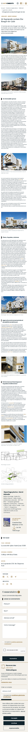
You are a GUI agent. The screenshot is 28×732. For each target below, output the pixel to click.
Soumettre (13, 658)
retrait (20, 179)
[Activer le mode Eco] (22, 3)
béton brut (17, 28)
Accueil (3, 8)
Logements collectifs (7, 10)
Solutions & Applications (12, 8)
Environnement (9, 418)
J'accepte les (14, 696)
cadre (10, 325)
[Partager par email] (15, 577)
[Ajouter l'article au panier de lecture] (3, 584)
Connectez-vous (6, 682)
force (22, 258)
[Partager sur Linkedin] (11, 577)
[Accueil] (7, 3)
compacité (11, 403)
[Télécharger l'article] (11, 584)
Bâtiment (21, 8)
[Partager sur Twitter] (7, 577)
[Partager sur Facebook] (3, 577)
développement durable (6, 327)
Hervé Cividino (12, 16)
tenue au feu (11, 407)
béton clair (3, 265)
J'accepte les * (13, 642)
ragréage (17, 281)
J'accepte (14, 718)
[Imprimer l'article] (7, 584)
